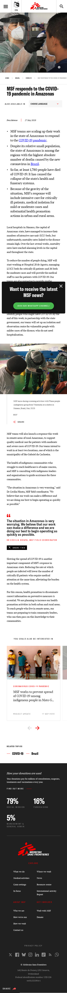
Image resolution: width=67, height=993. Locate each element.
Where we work (44, 871)
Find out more (15, 789)
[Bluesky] (24, 955)
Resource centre (44, 884)
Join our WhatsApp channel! (33, 306)
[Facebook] (17, 954)
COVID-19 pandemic (33, 140)
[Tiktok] (44, 955)
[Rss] (50, 955)
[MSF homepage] (39, 6)
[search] (59, 6)
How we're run (20, 917)
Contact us (18, 930)
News (39, 878)
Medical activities (21, 878)
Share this (19, 548)
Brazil (17, 78)
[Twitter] (10, 954)
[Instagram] (30, 955)
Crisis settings (19, 884)
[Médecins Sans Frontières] (33, 854)
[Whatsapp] (57, 955)
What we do (18, 871)
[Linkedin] (37, 955)
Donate (40, 917)
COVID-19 (29, 78)
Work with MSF (44, 910)
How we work (19, 923)
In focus (17, 890)
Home (7, 78)
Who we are (18, 910)
